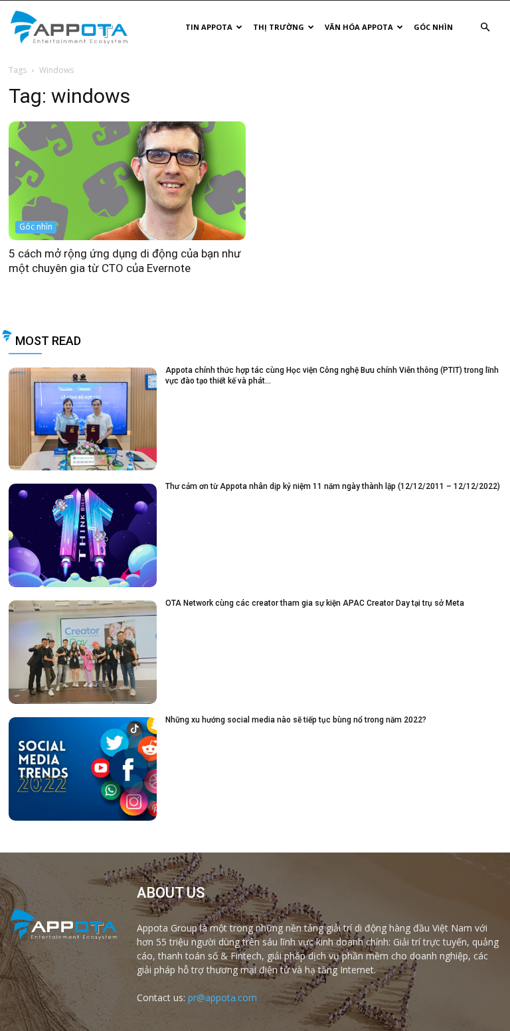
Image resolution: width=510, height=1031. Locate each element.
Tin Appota (208, 27)
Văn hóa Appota (359, 27)
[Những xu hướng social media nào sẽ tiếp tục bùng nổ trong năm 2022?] (83, 769)
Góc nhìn (433, 27)
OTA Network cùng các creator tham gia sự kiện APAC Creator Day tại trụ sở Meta (314, 603)
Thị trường (278, 27)
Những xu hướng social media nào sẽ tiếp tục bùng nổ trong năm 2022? (295, 719)
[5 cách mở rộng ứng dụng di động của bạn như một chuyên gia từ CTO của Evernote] (127, 180)
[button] (485, 27)
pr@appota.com (222, 997)
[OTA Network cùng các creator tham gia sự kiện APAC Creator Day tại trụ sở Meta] (83, 652)
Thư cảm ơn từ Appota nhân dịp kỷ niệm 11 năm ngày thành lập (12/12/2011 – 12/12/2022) (332, 486)
